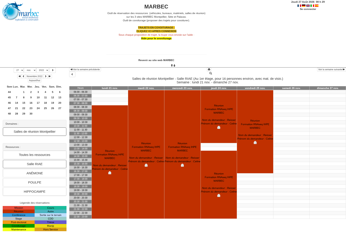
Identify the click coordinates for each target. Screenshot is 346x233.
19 (52, 102)
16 (31, 102)
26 (52, 108)
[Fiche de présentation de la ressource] (210, 73)
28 (16, 113)
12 (52, 97)
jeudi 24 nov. (219, 88)
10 (38, 97)
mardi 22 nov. (146, 88)
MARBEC (156, 7)
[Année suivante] (50, 76)
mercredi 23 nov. (182, 88)
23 (31, 108)
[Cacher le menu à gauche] (72, 74)
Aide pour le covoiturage (156, 38)
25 (45, 108)
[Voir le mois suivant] (45, 76)
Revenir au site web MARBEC (156, 60)
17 (38, 102)
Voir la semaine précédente (86, 69)
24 (38, 108)
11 (45, 97)
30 (31, 113)
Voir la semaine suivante (330, 69)
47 (9, 108)
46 (9, 102)
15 (23, 102)
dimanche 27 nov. (328, 88)
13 (59, 97)
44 (9, 92)
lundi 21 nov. (110, 88)
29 (23, 113)
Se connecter (308, 9)
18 (45, 102)
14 (16, 102)
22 (23, 108)
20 (59, 102)
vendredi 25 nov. (255, 88)
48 (9, 113)
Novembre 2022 (35, 76)
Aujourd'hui (34, 80)
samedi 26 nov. (291, 88)
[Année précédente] (19, 76)
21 (16, 108)
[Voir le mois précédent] (23, 76)
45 (9, 97)
